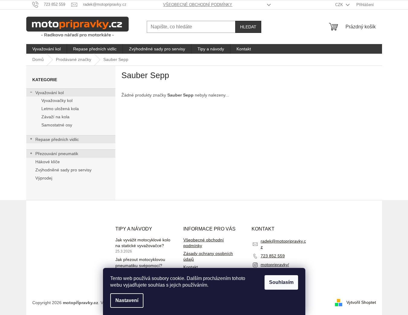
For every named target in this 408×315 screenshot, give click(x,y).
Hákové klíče (47, 161)
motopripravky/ (275, 264)
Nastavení (126, 300)
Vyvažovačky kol (56, 100)
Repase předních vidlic (57, 139)
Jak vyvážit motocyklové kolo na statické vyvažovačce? (142, 242)
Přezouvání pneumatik (56, 153)
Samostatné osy (56, 124)
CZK (339, 4)
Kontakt (190, 267)
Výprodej (43, 178)
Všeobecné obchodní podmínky (197, 4)
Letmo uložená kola (60, 108)
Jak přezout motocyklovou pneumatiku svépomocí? (140, 262)
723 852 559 (273, 255)
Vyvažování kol (49, 92)
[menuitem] (46, 49)
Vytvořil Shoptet (361, 302)
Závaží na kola (55, 116)
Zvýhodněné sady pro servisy (63, 169)
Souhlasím (281, 282)
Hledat (248, 26)
